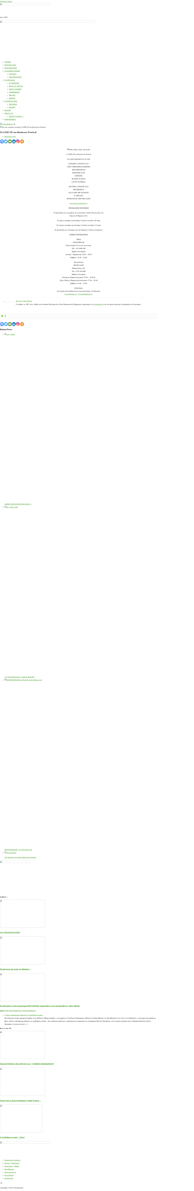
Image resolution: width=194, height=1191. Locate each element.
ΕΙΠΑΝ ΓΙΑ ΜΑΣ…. (16, 116)
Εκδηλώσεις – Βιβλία (11, 1166)
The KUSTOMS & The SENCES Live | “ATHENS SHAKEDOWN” (27, 1064)
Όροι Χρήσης (9, 1175)
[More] (22, 141)
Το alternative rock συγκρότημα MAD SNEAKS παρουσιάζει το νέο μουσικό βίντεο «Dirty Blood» (40, 1006)
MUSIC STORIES (15, 89)
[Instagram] (18, 141)
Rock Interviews (10, 1172)
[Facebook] (2, 141)
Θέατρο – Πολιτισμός (11, 1163)
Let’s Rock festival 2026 (10, 932)
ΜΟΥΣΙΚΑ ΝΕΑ (10, 65)
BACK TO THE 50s (16, 86)
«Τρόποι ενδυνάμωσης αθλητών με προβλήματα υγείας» (23, 1015)
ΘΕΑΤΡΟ (12, 107)
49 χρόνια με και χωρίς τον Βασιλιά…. (15, 969)
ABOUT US (8, 113)
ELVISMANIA (14, 83)
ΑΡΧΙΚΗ (7, 62)
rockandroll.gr (99, 304)
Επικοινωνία (8, 1178)
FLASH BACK (9, 80)
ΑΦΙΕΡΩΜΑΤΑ (14, 92)
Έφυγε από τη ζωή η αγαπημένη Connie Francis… (20, 1101)
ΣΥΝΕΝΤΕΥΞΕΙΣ (10, 101)
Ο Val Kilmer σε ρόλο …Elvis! (12, 1137)
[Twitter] (6, 141)
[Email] (10, 141)
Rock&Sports (9, 1169)
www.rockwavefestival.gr (78, 203)
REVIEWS (12, 74)
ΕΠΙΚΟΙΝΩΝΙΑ (10, 119)
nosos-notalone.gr (29, 1010)
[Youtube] (2, 316)
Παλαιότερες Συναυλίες (12, 1160)
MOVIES (12, 95)
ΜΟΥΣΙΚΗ (13, 104)
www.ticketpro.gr (71, 294)
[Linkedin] (14, 141)
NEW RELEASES (10, 68)
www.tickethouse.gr (85, 294)
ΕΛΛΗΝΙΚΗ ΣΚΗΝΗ (12, 71)
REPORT (12, 98)
